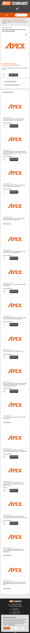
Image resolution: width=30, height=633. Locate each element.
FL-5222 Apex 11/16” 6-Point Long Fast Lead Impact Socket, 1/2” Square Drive (14, 185)
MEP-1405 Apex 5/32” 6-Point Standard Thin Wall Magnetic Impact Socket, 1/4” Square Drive (14, 583)
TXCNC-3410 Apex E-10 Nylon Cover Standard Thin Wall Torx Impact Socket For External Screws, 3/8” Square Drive (15, 385)
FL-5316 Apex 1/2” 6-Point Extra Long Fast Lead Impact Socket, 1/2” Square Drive (13, 119)
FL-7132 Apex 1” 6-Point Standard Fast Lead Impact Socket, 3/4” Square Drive (14, 252)
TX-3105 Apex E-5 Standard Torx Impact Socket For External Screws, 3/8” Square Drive (15, 517)
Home (3, 19)
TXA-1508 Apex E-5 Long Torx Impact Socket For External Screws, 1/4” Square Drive (14, 318)
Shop (7, 19)
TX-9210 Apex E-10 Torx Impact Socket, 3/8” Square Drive (14, 285)
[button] (6, 15)
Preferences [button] (20, 628)
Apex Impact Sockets (18, 20)
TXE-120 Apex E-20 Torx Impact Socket (13, 351)
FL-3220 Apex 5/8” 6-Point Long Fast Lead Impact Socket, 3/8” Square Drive (14, 219)
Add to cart (13, 75)
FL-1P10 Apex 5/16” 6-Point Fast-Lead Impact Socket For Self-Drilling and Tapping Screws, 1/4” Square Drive (15, 153)
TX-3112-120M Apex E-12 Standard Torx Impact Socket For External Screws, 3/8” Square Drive (13, 550)
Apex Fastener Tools (15, 19)
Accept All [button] (6, 628)
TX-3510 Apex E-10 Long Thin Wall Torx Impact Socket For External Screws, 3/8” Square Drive (13, 484)
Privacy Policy (11, 625)
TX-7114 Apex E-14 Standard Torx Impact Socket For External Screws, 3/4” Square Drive (15, 450)
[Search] (26, 15)
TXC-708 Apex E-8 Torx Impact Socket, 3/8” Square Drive (14, 417)
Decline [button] (13, 628)
